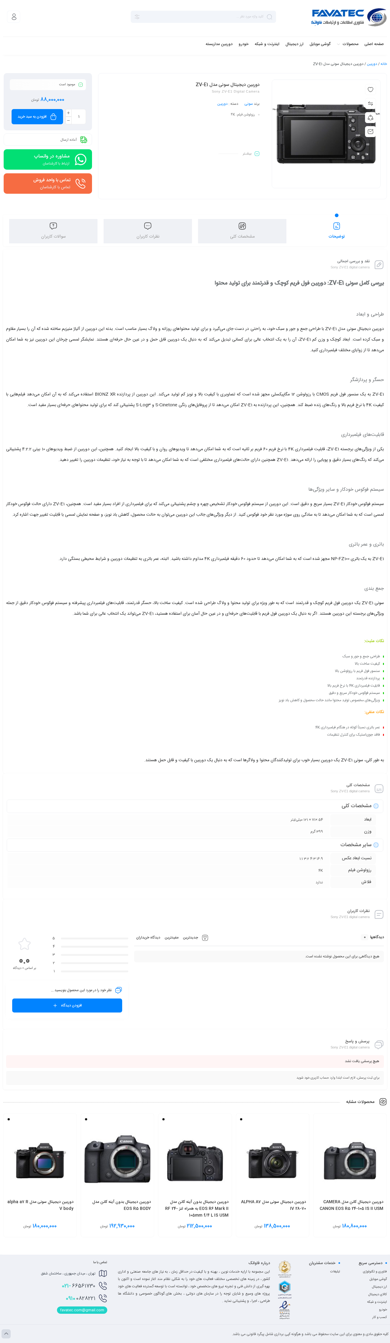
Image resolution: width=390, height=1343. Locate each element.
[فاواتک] (349, 16)
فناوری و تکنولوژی (375, 1271)
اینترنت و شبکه (377, 1302)
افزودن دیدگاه (71, 1005)
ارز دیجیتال (379, 1287)
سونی (248, 104)
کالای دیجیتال (377, 1294)
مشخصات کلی (242, 236)
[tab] (336, 231)
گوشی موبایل (378, 1279)
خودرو (383, 1310)
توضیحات (336, 236)
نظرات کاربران (147, 236)
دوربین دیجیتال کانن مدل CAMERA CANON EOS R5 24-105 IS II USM (351, 1205)
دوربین (372, 64)
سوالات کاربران (53, 236)
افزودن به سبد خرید (32, 117)
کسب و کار (379, 1317)
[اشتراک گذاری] (370, 117)
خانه (384, 64)
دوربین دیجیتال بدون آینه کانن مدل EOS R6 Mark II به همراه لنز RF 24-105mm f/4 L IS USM (197, 1209)
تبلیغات (335, 1271)
